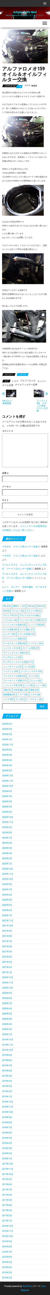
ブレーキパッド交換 (15, 680)
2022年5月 (7, 899)
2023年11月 (7, 822)
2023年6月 (7, 843)
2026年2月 (7, 734)
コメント (7, 431)
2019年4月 (7, 1081)
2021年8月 (7, 936)
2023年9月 (7, 827)
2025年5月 (7, 755)
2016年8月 (7, 1246)
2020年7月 (7, 1003)
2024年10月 (7, 786)
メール (6, 486)
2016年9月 (7, 1241)
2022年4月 (7, 905)
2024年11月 (7, 780)
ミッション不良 (12, 685)
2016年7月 (7, 1252)
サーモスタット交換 (14, 643)
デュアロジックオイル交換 (18, 662)
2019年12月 (7, 1039)
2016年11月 (7, 1231)
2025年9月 (7, 749)
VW (6, 611)
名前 (5, 473)
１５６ (35, 694)
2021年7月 (7, 941)
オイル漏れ (27, 629)
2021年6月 (7, 946)
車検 (34, 690)
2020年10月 (7, 988)
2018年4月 (7, 1143)
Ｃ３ (19, 699)
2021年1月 (7, 972)
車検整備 (9, 694)
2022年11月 (7, 874)
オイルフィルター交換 (26, 384)
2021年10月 (7, 925)
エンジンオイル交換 (14, 625)
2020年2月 (7, 1029)
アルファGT (10, 615)
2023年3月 (7, 853)
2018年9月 (7, 1117)
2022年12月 (7, 869)
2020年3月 (7, 1024)
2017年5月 (7, 1200)
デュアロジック (12, 657)
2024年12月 (7, 775)
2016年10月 (7, 1236)
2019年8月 (7, 1060)
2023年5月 (7, 848)
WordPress (27, 1286)
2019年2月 (7, 1091)
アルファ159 (34, 611)
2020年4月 (7, 1019)
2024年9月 (7, 791)
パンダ (29, 666)
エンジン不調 (36, 625)
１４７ (23, 694)
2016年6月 (7, 1257)
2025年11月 (7, 744)
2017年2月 (7, 1215)
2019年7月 (7, 1065)
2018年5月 (7, 1138)
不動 (7, 690)
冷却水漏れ (20, 690)
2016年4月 (7, 1267)
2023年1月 (7, 863)
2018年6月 (7, 1132)
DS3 (31, 606)
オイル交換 (10, 629)
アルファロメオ (27, 380)
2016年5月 (7, 1262)
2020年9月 (7, 993)
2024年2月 (7, 812)
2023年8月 (7, 832)
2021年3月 (7, 962)
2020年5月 (7, 1013)
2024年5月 (7, 801)
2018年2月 (7, 1153)
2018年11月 (7, 1107)
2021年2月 (7, 967)
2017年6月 (7, 1195)
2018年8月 (7, 1122)
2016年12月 (7, 1226)
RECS (41, 606)
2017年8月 (7, 1184)
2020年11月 (7, 982)
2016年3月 (7, 1272)
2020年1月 (7, 1034)
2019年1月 (7, 1096)
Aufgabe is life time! (25, 12)
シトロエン (35, 643)
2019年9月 (7, 1055)
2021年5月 (7, 951)
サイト (5, 500)
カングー (9, 634)
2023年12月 (7, 817)
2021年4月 (7, 956)
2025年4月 (7, 760)
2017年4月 (7, 1205)
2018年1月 (7, 1158)
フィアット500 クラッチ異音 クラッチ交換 (42, 406)
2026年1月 (7, 739)
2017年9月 (7, 1179)
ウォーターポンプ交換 (32, 620)
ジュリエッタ (11, 648)
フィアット (10, 671)
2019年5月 (7, 1076)
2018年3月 (7, 1148)
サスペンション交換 (14, 639)
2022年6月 (7, 894)
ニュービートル (12, 666)
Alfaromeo (22, 374)
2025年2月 (7, 770)
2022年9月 (7, 884)
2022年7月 (7, 889)
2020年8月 (7, 998)
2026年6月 (7, 724)
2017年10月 (7, 1174)
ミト (29, 685)
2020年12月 (7, 977)
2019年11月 (7, 1044)
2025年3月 (7, 765)
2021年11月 (7, 920)
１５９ (15, 381)
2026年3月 (7, 729)
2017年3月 (7, 1210)
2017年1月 (7, 1220)
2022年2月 (7, 910)
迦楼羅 (34, 86)
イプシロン (10, 620)
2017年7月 (7, 1189)
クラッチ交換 (26, 634)
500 (7, 606)
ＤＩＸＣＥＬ (34, 699)
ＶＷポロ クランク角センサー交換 (20, 546)
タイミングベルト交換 (16, 652)
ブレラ (33, 676)
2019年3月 (7, 1086)
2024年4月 (7, 806)
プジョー (35, 680)
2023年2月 (7, 858)
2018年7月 (7, 1127)
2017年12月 (7, 1163)
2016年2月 (7, 1277)
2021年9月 (7, 931)
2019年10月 (7, 1050)
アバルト (18, 611)
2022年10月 (7, 879)
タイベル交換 (31, 648)
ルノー (40, 685)
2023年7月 (7, 837)
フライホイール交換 (14, 676)
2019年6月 (7, 1070)
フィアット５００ (31, 671)
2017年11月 (7, 1169)
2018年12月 (7, 1101)
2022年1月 (7, 915)
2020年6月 (7, 1008)
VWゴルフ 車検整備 (8, 402)
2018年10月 (7, 1112)
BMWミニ (19, 606)
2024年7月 (7, 796)
